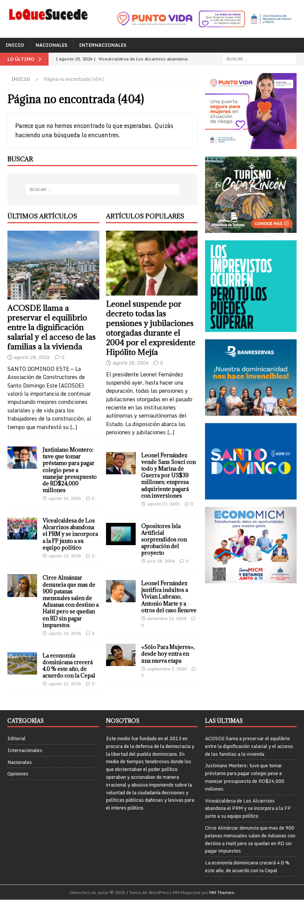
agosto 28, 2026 (32, 357)
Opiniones (18, 773)
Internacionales (102, 45)
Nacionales (51, 45)
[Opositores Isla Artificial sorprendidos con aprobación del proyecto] (121, 534)
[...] (73, 427)
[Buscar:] (259, 58)
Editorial (16, 738)
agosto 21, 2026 (65, 683)
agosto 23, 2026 (65, 556)
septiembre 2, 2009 (167, 669)
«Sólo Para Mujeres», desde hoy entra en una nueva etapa (168, 653)
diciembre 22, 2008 (166, 618)
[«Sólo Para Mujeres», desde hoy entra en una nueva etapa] (121, 655)
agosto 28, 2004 (131, 363)
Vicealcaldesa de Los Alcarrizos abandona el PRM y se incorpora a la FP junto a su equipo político (70, 534)
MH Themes (221, 892)
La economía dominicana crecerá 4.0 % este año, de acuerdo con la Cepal (69, 665)
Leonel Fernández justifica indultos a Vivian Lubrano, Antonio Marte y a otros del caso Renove (168, 597)
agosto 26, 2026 (65, 498)
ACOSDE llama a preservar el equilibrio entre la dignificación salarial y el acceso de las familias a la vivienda (51, 327)
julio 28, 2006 (161, 561)
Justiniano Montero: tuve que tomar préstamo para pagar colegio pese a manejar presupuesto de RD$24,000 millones (70, 470)
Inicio (15, 45)
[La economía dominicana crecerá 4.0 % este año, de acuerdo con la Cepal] (22, 663)
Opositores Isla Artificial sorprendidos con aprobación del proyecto (164, 539)
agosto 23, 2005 (163, 504)
